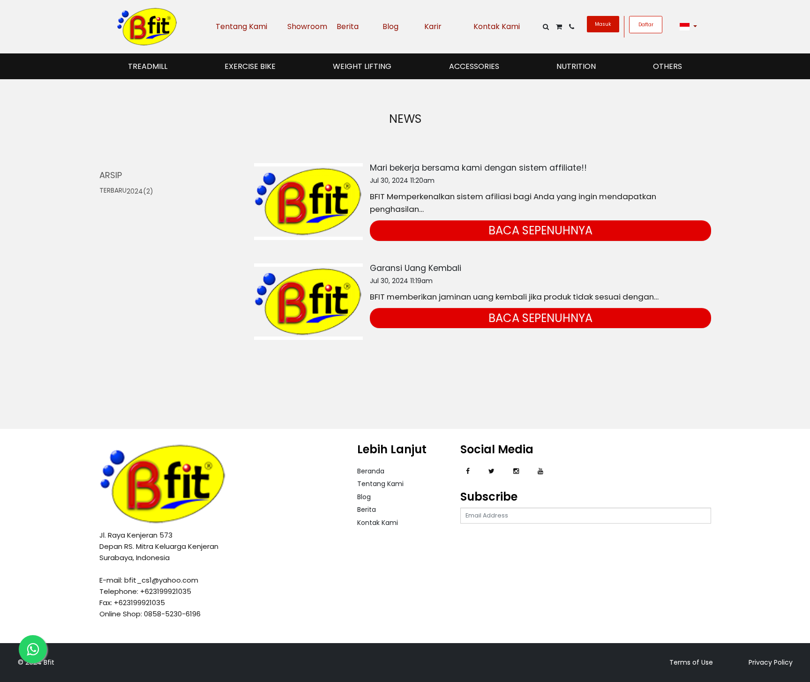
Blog (390, 26)
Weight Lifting (362, 66)
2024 (140, 191)
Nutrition (576, 66)
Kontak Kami (496, 26)
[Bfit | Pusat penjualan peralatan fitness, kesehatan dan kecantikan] (147, 26)
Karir (433, 26)
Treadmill (147, 66)
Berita (348, 26)
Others (667, 66)
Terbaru (113, 190)
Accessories (474, 66)
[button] (688, 26)
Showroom (305, 26)
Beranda (370, 471)
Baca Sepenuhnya (540, 230)
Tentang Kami (241, 26)
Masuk (603, 24)
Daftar (645, 24)
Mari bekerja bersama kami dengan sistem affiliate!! (478, 167)
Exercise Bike (250, 66)
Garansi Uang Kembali (415, 268)
